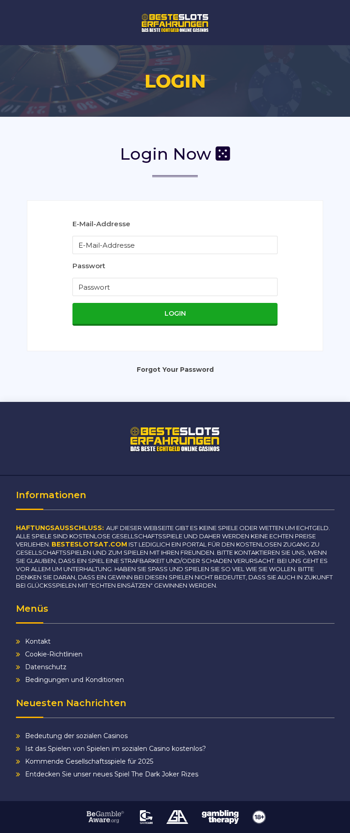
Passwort (88, 265)
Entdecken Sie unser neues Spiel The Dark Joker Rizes (111, 774)
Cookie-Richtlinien (53, 654)
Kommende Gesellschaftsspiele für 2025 (89, 761)
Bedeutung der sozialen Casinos (76, 736)
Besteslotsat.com (89, 544)
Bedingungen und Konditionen (74, 680)
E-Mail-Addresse (101, 223)
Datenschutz (46, 667)
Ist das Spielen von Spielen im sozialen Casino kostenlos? (115, 748)
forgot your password (175, 369)
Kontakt (38, 641)
